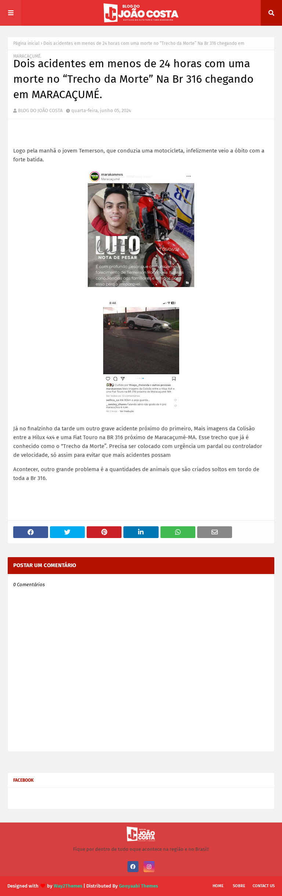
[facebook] (132, 866)
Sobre (239, 886)
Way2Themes (68, 886)
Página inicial (26, 43)
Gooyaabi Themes (138, 886)
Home (218, 886)
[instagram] (149, 866)
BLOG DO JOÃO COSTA (40, 110)
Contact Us (264, 886)
